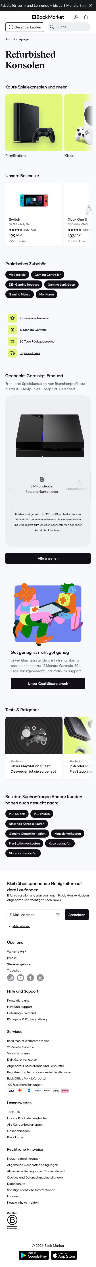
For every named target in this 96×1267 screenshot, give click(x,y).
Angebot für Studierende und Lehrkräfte (35, 1066)
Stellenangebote (19, 964)
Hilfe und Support (19, 1007)
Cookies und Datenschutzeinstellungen (35, 1177)
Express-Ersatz (30, 353)
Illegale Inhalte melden (23, 1202)
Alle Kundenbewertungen (25, 1125)
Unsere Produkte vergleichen (27, 1118)
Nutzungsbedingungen (23, 1159)
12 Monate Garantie (20, 1047)
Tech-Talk (13, 1112)
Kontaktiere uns (18, 1000)
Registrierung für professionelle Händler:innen (39, 1072)
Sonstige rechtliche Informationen (31, 1190)
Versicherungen (18, 1053)
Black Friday (15, 1137)
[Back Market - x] (40, 977)
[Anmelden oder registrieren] (76, 17)
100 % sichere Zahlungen (24, 1085)
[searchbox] (72, 26)
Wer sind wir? (16, 952)
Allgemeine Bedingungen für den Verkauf (36, 1171)
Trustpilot (14, 970)
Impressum (15, 1196)
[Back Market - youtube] (20, 977)
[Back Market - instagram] (10, 977)
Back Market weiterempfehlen (28, 1041)
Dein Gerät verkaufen (22, 1060)
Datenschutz (16, 1184)
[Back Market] (48, 17)
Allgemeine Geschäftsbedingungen (32, 1165)
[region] (48, 127)
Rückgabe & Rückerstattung (27, 1019)
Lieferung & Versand (21, 1013)
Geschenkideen (18, 1131)
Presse (12, 958)
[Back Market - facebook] (30, 977)
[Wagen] (86, 17)
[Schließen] (90, 5)
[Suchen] (52, 26)
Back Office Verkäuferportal (26, 1078)
